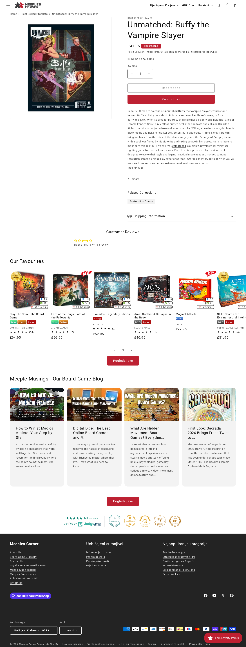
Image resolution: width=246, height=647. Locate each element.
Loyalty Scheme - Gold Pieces (28, 565)
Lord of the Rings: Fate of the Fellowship (68, 316)
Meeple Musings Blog (23, 569)
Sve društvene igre (174, 552)
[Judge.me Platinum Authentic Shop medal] (114, 521)
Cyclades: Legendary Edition (111, 314)
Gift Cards (16, 583)
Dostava (152, 644)
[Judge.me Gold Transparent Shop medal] (130, 521)
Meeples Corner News (23, 574)
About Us (15, 552)
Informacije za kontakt (172, 644)
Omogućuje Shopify (47, 644)
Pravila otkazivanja (200, 644)
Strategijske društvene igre (179, 556)
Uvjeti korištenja (96, 565)
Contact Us (17, 561)
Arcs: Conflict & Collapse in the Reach (152, 316)
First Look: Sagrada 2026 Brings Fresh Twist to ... (208, 433)
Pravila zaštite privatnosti (101, 644)
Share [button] (135, 179)
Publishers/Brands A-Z (24, 578)
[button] (8, 5)
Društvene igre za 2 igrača (178, 561)
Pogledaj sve (123, 360)
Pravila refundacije (72, 644)
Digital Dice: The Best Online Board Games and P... (91, 433)
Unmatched (179, 145)
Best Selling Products (35, 13)
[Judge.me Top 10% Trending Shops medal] (175, 521)
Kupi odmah (171, 99)
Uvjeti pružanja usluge (131, 644)
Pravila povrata (95, 556)
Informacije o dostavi (99, 552)
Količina (132, 66)
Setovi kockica (171, 574)
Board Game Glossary (23, 556)
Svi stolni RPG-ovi (173, 565)
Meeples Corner (27, 644)
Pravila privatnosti (97, 561)
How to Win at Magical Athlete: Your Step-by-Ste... (35, 433)
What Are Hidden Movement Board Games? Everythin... (147, 433)
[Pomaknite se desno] (131, 350)
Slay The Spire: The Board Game (27, 316)
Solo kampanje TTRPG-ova (179, 569)
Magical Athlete (186, 314)
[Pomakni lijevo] (115, 350)
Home (13, 13)
